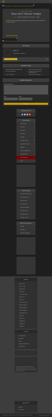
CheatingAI (21, 323)
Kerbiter (20, 315)
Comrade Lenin (22, 302)
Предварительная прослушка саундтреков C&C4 (35, 72)
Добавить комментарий (23, 17)
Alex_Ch (34, 17)
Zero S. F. (21, 286)
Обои (30, 11)
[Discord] (25, 114)
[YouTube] (30, 114)
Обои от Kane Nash (10, 74)
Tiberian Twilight (24, 11)
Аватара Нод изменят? (11, 71)
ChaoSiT (21, 297)
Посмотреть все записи (11, 59)
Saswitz (20, 283)
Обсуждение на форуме (12, 35)
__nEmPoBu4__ (22, 294)
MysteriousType (22, 305)
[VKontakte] (22, 114)
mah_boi (21, 291)
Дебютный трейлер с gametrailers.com (14, 69)
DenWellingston (22, 313)
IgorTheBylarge (22, 307)
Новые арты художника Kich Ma (35, 69)
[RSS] (27, 114)
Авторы (40, 415)
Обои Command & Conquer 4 (35, 74)
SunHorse (21, 318)
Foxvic (20, 299)
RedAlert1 (21, 326)
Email (20, 96)
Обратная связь (46, 415)
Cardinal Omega (10, 20)
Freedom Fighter (22, 310)
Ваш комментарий (8, 84)
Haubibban (21, 321)
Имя (5, 96)
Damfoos (21, 289)
